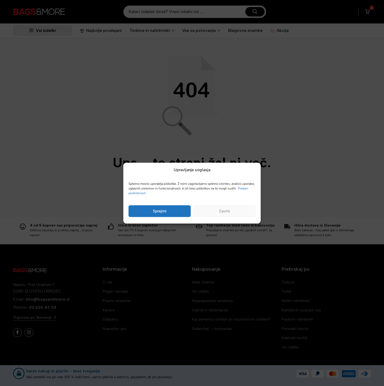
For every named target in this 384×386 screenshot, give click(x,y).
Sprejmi (159, 211)
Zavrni (224, 211)
